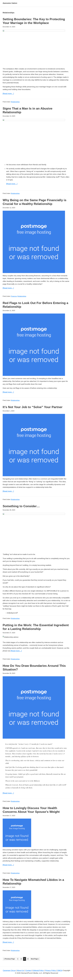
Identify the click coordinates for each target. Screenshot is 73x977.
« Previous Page (9, 959)
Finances (14, 296)
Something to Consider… (21, 506)
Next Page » (35, 959)
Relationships (15, 102)
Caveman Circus (9, 970)
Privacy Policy (50, 970)
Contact (28, 970)
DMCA (59, 970)
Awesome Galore (10, 3)
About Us (20, 970)
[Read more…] (8, 94)
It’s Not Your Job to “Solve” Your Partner (32, 407)
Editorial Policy (38, 970)
